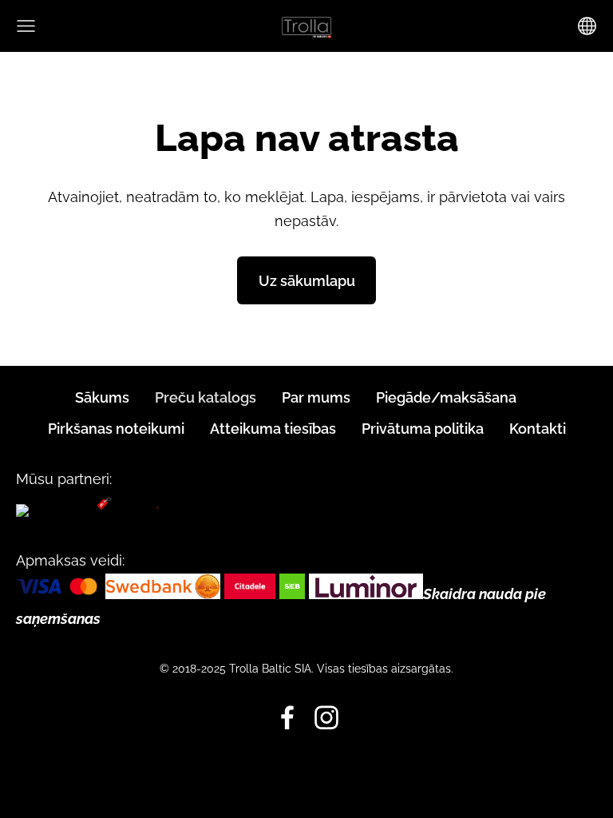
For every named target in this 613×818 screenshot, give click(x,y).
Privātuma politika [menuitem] (423, 428)
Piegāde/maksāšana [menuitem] (446, 397)
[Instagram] (326, 717)
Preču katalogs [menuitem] (205, 397)
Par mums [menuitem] (316, 397)
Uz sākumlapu (307, 280)
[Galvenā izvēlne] (26, 26)
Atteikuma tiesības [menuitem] (273, 428)
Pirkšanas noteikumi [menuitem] (116, 428)
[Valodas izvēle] (587, 26)
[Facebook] (287, 717)
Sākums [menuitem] (102, 397)
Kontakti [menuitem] (537, 428)
